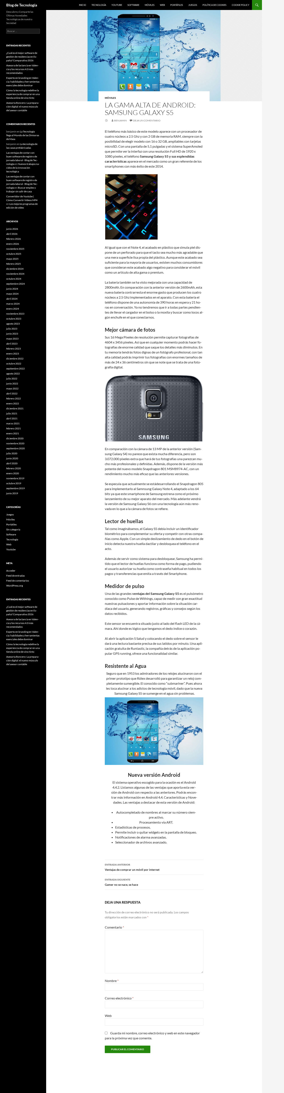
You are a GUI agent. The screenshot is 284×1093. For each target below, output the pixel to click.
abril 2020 (11, 463)
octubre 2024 (13, 278)
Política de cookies (214, 5)
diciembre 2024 (14, 268)
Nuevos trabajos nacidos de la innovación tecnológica (23, 167)
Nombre (112, 981)
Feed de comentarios (17, 580)
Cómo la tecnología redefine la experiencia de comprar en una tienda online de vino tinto (23, 94)
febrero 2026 (13, 238)
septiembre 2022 (15, 368)
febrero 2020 (13, 468)
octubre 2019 (13, 483)
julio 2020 (11, 453)
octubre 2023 (13, 318)
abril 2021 (11, 418)
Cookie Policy (240, 5)
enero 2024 (12, 308)
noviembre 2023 (15, 313)
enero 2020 (12, 473)
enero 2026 (12, 243)
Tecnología (98, 5)
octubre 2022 (13, 363)
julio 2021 (11, 413)
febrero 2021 (13, 428)
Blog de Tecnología (21, 5)
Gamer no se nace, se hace (121, 882)
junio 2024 (12, 288)
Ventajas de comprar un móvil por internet (132, 867)
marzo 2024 (13, 303)
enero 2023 (12, 353)
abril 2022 (11, 393)
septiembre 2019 (15, 488)
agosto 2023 (13, 323)
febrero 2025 (13, 263)
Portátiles (176, 5)
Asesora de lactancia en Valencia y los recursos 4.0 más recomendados (22, 69)
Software (133, 5)
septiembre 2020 (15, 448)
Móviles (149, 5)
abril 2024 (11, 298)
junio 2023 (12, 333)
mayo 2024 (12, 293)
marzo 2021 (13, 423)
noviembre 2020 (15, 443)
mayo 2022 (12, 388)
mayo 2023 (12, 338)
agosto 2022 (13, 373)
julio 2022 (11, 378)
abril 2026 (11, 233)
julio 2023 (11, 328)
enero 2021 (12, 433)
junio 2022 (12, 383)
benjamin (120, 120)
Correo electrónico (119, 998)
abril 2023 (11, 343)
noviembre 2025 (15, 248)
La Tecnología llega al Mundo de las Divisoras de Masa (22, 135)
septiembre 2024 (15, 283)
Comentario (114, 927)
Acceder (10, 570)
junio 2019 (12, 493)
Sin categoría (13, 529)
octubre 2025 (13, 253)
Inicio (82, 5)
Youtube (116, 5)
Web (162, 5)
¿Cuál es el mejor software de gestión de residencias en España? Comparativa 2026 (21, 56)
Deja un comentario (147, 120)
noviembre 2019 (15, 478)
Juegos (192, 5)
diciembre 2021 (14, 408)
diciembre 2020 (14, 438)
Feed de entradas (15, 575)
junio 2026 (12, 228)
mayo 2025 (12, 258)
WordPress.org (14, 585)
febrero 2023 (13, 348)
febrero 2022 (13, 398)
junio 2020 (12, 458)
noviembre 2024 (15, 273)
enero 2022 (12, 403)
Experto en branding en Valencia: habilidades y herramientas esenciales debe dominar (23, 81)
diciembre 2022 (14, 358)
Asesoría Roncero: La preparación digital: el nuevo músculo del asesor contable (22, 106)
